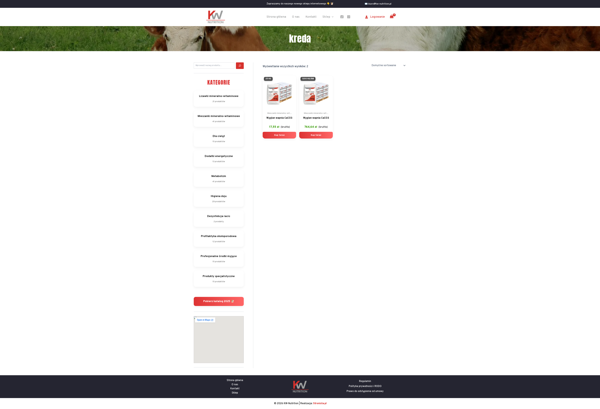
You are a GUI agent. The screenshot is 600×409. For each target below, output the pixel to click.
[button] (379, 4)
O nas (296, 17)
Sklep (326, 17)
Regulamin (365, 381)
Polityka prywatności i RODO (365, 386)
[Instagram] (348, 16)
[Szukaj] (240, 65)
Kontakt (311, 17)
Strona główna (276, 17)
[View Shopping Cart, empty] (392, 17)
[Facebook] (342, 16)
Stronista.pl (320, 403)
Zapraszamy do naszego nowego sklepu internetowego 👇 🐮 (300, 3)
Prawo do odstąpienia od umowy (365, 391)
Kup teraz (279, 135)
